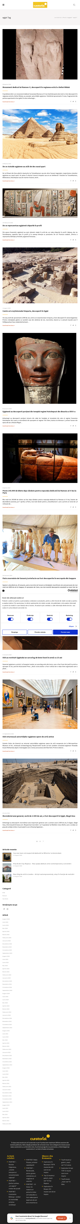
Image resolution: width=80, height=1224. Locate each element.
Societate (5, 899)
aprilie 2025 (6, 968)
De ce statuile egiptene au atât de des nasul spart (24, 166)
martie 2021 (6, 1120)
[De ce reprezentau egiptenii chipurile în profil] (40, 203)
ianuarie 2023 (7, 1052)
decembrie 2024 (7, 981)
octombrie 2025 (7, 950)
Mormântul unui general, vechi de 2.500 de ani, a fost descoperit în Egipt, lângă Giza (39, 816)
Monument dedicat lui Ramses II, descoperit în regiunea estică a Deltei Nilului (36, 87)
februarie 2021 (7, 1123)
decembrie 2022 (7, 1055)
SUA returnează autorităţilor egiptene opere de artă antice (28, 736)
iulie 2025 (5, 959)
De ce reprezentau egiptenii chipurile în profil (22, 225)
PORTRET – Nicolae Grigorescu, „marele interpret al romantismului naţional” (14, 1170)
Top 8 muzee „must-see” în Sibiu (66, 1181)
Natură (5, 895)
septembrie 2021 (7, 1102)
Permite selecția (40, 632)
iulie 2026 (5, 922)
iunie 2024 (6, 999)
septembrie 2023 (7, 1027)
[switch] (30, 619)
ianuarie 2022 (7, 1089)
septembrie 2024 (7, 990)
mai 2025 (5, 965)
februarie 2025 (7, 975)
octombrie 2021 (7, 1099)
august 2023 (6, 1030)
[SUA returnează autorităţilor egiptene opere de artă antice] (40, 704)
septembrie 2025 (7, 953)
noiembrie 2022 (7, 1058)
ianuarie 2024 (7, 1015)
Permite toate (65, 632)
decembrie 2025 (7, 944)
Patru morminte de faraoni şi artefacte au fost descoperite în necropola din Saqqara (39, 578)
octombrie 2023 (7, 1024)
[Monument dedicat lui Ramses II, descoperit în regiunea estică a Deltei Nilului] (40, 54)
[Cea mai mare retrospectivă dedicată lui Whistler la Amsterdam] (7, 857)
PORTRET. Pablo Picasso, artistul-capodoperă (32, 1162)
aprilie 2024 (6, 1006)
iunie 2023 (6, 1037)
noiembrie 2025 (7, 947)
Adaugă (60, 1218)
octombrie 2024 (7, 987)
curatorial (58, 17)
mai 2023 (5, 1040)
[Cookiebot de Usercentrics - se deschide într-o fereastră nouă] (69, 590)
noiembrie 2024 (7, 984)
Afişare (71, 626)
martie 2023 (6, 1046)
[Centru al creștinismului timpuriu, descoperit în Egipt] (40, 275)
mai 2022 (5, 1077)
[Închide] (70, 1218)
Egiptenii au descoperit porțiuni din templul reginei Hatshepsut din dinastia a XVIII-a (39, 411)
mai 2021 (5, 1114)
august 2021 (6, 1105)
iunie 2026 (6, 925)
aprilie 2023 (6, 1043)
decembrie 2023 (7, 1018)
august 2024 (6, 993)
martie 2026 (6, 934)
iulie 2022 (5, 1071)
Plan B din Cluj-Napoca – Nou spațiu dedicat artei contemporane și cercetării (42, 864)
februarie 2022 (7, 1086)
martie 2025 (6, 971)
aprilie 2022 (6, 1080)
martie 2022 (6, 1083)
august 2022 (6, 1068)
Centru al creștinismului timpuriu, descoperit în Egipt (25, 311)
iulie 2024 (5, 996)
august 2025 (6, 956)
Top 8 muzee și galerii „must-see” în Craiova (66, 1162)
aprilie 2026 (6, 931)
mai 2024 (5, 1003)
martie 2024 (6, 1009)
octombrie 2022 (7, 1061)
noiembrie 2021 (7, 1096)
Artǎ (4, 892)
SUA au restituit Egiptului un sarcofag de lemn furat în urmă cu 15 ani (32, 657)
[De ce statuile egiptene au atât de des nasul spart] (40, 134)
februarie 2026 (7, 937)
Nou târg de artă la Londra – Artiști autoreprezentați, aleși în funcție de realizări (43, 874)
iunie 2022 (6, 1074)
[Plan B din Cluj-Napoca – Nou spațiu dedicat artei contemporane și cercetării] (7, 867)
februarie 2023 (7, 1049)
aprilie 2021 (6, 1117)
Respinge (14, 632)
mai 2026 (5, 928)
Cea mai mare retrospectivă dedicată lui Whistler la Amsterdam (37, 853)
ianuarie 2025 (7, 978)
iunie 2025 (6, 962)
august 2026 (6, 919)
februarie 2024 (7, 1012)
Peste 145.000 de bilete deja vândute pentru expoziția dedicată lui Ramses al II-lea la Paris (39, 491)
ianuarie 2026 (7, 940)
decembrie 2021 (7, 1092)
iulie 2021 (5, 1108)
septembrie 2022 (7, 1065)
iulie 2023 (5, 1034)
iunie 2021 (6, 1111)
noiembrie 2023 (7, 1021)
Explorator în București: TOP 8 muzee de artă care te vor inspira (49, 1167)
